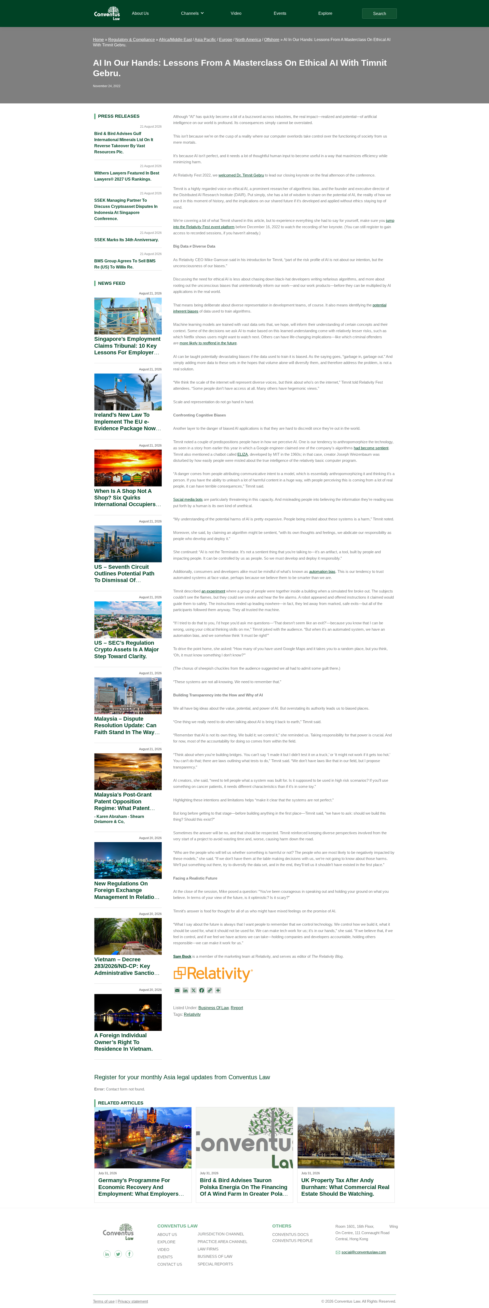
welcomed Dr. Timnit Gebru (241, 175)
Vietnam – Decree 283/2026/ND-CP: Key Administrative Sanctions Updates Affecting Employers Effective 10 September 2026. (127, 976)
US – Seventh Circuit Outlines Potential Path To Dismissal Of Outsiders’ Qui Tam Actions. (124, 580)
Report (237, 1008)
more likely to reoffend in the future (208, 343)
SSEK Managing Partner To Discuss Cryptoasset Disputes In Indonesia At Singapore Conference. (126, 209)
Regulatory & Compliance (131, 39)
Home (98, 39)
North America (248, 39)
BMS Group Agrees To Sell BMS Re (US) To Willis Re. (125, 264)
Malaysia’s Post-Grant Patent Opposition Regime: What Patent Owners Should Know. (123, 804)
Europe (225, 39)
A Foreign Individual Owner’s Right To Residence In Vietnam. (123, 1042)
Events (165, 1257)
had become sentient (371, 448)
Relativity (192, 1014)
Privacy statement (133, 1301)
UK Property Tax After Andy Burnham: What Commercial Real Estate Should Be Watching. (345, 1187)
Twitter (118, 1254)
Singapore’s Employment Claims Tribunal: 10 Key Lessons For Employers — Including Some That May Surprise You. (127, 352)
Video (163, 1249)
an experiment (213, 591)
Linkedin (107, 1254)
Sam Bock (182, 956)
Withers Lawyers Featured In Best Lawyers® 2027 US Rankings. (126, 176)
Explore (166, 1242)
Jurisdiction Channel (221, 1234)
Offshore (271, 39)
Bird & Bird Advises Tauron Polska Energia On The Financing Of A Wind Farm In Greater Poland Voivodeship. (244, 1190)
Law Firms (208, 1249)
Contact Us (169, 1264)
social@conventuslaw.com (364, 1252)
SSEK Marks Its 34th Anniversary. (126, 240)
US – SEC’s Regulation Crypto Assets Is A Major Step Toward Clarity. (126, 649)
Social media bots (188, 499)
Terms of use (104, 1301)
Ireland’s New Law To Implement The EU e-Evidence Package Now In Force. (125, 425)
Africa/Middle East (175, 39)
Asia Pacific (205, 39)
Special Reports (215, 1264)
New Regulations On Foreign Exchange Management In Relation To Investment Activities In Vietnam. (125, 897)
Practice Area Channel (222, 1241)
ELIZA (242, 454)
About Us (167, 1234)
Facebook (129, 1254)
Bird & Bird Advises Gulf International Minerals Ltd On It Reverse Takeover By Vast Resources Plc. (123, 142)
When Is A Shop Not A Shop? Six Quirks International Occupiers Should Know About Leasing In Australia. (125, 504)
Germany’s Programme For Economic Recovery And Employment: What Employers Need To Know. (138, 1190)
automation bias (322, 571)
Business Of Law (213, 1008)
